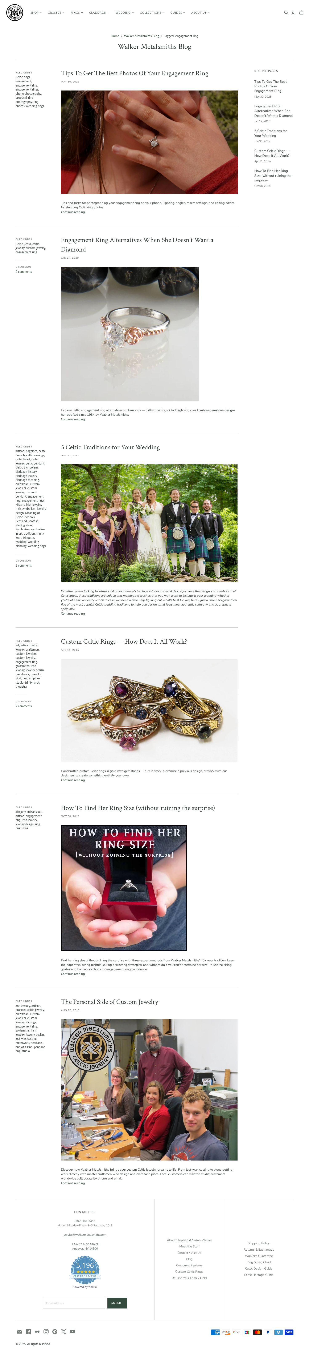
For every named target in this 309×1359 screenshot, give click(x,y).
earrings (31, 1022)
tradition (29, 533)
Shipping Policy (259, 1243)
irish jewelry (33, 504)
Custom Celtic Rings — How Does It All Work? (124, 641)
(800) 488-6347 (85, 1221)
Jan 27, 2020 (70, 257)
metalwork (22, 674)
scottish (33, 521)
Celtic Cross (23, 244)
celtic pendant (35, 463)
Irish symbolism (26, 508)
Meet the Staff (189, 1246)
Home (115, 36)
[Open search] (286, 13)
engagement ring (26, 85)
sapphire (34, 678)
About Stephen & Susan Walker (189, 1240)
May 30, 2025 (70, 81)
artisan (20, 451)
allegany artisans (26, 811)
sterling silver (24, 525)
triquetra (28, 537)
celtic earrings (35, 455)
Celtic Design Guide (258, 1268)
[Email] (19, 1331)
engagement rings (27, 89)
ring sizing (22, 828)
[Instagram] (46, 1331)
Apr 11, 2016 (70, 649)
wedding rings (35, 106)
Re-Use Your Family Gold (189, 1278)
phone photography (28, 93)
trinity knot (32, 682)
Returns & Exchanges (259, 1249)
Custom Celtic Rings (189, 1272)
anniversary (23, 1006)
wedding (21, 541)
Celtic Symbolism (27, 467)
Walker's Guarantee (259, 1256)
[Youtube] (72, 1331)
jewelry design (35, 670)
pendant (39, 1047)
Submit (117, 1302)
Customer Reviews (189, 1265)
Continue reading (73, 212)
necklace (36, 1043)
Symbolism (23, 529)
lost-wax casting (26, 1038)
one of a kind (24, 1047)
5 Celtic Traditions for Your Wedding (110, 447)
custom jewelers (26, 653)
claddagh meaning (27, 480)
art (17, 645)
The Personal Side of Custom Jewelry (109, 1002)
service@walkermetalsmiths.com (85, 1235)
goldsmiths (22, 666)
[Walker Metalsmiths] (14, 12)
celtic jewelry (35, 1010)
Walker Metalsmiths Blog (141, 36)
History (20, 504)
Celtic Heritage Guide (258, 1275)
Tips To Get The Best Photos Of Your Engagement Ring (135, 73)
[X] (63, 1331)
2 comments (24, 271)
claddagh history (26, 471)
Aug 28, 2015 (70, 1010)
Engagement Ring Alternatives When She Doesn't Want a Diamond (273, 111)
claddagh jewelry (26, 476)
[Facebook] (28, 1331)
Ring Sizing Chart (259, 1262)
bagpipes (31, 451)
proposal (21, 97)
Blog (189, 1259)
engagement (23, 81)
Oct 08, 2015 (70, 816)
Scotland (21, 521)
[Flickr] (37, 1331)
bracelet (21, 1010)
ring (24, 678)
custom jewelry (35, 248)
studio (20, 682)
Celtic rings (23, 77)
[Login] (293, 12)
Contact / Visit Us (189, 1253)
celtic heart (23, 459)
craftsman (22, 484)
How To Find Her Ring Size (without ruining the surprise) (138, 808)
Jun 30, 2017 (70, 455)
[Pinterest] (54, 1331)
